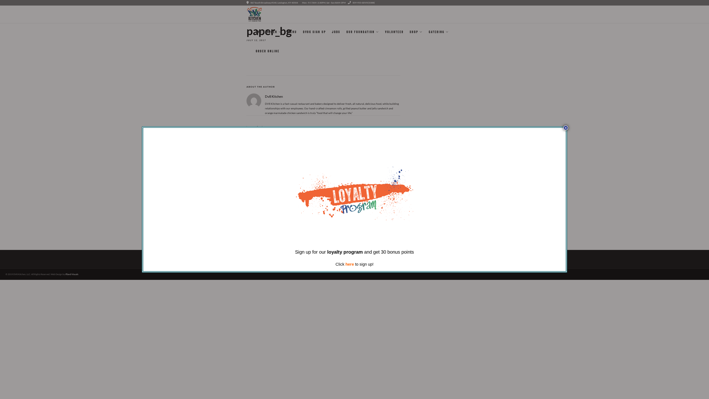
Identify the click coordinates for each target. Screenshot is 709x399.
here (349, 264)
